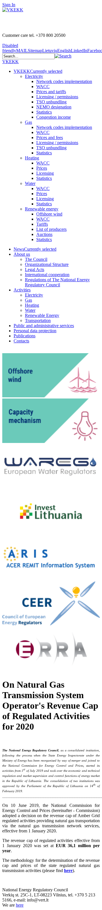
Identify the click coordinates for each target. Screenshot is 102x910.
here (68, 870)
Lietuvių (49, 50)
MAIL (22, 50)
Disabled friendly (10, 48)
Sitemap (35, 50)
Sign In (8, 4)
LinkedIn (79, 50)
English (64, 50)
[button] (63, 56)
